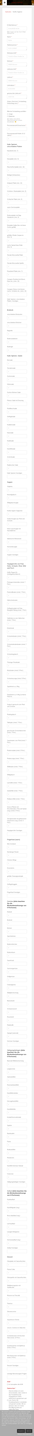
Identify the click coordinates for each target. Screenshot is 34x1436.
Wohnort (10, 61)
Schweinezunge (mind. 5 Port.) (16, 678)
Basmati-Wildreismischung (15, 1061)
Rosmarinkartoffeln (13, 1085)
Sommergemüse (12, 968)
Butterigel (10, 346)
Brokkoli (9, 920)
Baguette (10, 330)
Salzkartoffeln (11, 1077)
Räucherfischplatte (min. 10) (15, 167)
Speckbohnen (11, 936)
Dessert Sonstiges (13, 1365)
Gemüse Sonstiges (13, 1041)
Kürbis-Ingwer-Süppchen (14, 510)
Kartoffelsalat (11, 449)
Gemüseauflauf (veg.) (13, 1240)
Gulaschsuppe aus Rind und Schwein (16, 519)
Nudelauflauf (11, 1199)
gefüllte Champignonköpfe (15, 876)
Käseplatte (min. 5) (13, 159)
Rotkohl (9, 912)
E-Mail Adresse (12, 25)
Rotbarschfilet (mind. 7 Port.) (16, 799)
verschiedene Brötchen (14, 322)
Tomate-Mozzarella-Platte (15, 255)
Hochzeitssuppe (12, 546)
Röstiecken (10, 1157)
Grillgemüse (11, 976)
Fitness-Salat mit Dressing (15, 400)
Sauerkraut (10, 960)
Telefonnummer (12, 45)
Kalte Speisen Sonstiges (14, 473)
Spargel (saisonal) (12, 1033)
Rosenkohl (10, 1017)
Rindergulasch (11, 714)
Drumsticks (10, 868)
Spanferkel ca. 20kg (13, 686)
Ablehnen (28, 1431)
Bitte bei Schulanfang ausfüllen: (16, 111)
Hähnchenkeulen (12, 600)
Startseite (8, 12)
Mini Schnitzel (11, 844)
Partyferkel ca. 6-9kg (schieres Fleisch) (16, 695)
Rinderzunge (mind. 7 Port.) (15, 758)
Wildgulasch (11, 774)
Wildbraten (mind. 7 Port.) (15, 766)
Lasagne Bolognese (13, 1232)
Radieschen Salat (12, 465)
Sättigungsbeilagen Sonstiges (16, 1182)
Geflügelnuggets (12, 884)
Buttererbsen (11, 952)
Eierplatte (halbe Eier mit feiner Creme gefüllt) (16, 226)
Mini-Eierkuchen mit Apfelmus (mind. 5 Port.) (16, 1356)
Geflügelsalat (11, 416)
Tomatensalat (11, 368)
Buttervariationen (12, 338)
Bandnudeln (10, 1133)
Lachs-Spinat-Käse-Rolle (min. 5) (14, 246)
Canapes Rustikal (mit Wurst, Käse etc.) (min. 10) (16, 280)
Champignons (11, 984)
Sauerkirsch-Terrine (13, 1319)
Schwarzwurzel (12, 1009)
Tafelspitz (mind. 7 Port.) (14, 722)
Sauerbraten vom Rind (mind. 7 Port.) (16, 741)
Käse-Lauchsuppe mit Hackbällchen (14, 529)
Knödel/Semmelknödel (14, 1117)
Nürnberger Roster (13, 852)
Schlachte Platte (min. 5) (14, 199)
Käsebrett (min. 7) (12, 151)
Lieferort (10, 77)
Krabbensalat (11, 424)
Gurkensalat (11, 376)
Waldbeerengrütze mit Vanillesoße (13, 1286)
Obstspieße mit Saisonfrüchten (16, 1277)
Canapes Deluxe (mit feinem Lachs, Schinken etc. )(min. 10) (16, 290)
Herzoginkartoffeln (12, 1101)
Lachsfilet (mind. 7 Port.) (14, 782)
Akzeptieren (21, 1431)
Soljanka (9, 486)
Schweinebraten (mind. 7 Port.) (16, 636)
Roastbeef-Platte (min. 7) (14, 271)
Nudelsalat (10, 441)
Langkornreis (11, 1069)
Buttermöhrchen (12, 944)
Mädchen (12, 116)
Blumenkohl (10, 1001)
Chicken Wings (11, 860)
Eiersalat (9, 360)
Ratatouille (10, 1025)
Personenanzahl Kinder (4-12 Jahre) (16, 134)
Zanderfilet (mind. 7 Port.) (15, 791)
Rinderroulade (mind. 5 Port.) (16, 750)
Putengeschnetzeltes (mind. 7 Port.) (16, 583)
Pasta (9, 1141)
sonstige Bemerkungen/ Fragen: (17, 1373)
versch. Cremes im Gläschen (16, 1327)
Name (9, 37)
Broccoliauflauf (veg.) (13, 1215)
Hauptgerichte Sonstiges (14, 830)
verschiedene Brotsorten (14, 314)
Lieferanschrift (12, 69)
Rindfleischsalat (12, 408)
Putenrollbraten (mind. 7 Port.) (16, 592)
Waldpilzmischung (12, 992)
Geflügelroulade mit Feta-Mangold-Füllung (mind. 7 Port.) (16, 609)
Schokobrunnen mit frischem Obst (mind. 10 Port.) (16, 1336)
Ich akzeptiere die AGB (16, 1384)
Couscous (10, 1174)
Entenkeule (10, 628)
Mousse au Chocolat (13, 1295)
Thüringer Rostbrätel (13, 662)
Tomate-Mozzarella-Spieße (15, 263)
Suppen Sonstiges (12, 555)
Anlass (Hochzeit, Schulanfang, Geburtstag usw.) (16, 102)
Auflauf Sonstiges (12, 1248)
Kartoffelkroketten (12, 1093)
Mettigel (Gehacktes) (13, 175)
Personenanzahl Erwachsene (16, 125)
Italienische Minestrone (14, 538)
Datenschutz (11, 1388)
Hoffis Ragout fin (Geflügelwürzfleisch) (13, 573)
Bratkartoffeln (11, 1149)
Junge (11, 114)
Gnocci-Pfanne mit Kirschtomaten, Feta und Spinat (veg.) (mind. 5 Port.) (16, 808)
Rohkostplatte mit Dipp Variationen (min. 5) (14, 216)
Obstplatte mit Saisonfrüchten (16, 1261)
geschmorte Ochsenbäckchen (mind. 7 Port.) (16, 731)
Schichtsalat (11, 457)
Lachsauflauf (11, 1223)
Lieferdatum (11, 85)
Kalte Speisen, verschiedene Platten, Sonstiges (16, 300)
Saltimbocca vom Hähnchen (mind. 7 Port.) (16, 619)
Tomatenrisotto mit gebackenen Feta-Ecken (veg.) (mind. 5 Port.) (16, 820)
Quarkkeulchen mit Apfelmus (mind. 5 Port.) (16, 1346)
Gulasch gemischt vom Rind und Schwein (16, 705)
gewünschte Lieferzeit (14, 93)
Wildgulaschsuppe (12, 502)
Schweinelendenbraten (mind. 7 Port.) (16, 645)
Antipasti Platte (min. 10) (14, 183)
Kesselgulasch (11, 494)
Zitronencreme (11, 1311)
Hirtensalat (10, 384)
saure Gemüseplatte (13, 207)
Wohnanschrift (12, 53)
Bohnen (9, 928)
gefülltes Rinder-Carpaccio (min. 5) (15, 236)
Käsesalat (10, 433)
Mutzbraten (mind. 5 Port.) (15, 670)
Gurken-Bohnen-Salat (13, 392)
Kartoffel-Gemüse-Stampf (15, 1166)
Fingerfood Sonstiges (13, 892)
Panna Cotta (11, 1269)
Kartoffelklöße (11, 1109)
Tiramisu (9, 1303)
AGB (8, 1381)
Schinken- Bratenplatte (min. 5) (16, 191)
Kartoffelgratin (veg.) (13, 1207)
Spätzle (9, 1125)
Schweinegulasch (12, 654)
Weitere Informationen (24, 1434)
